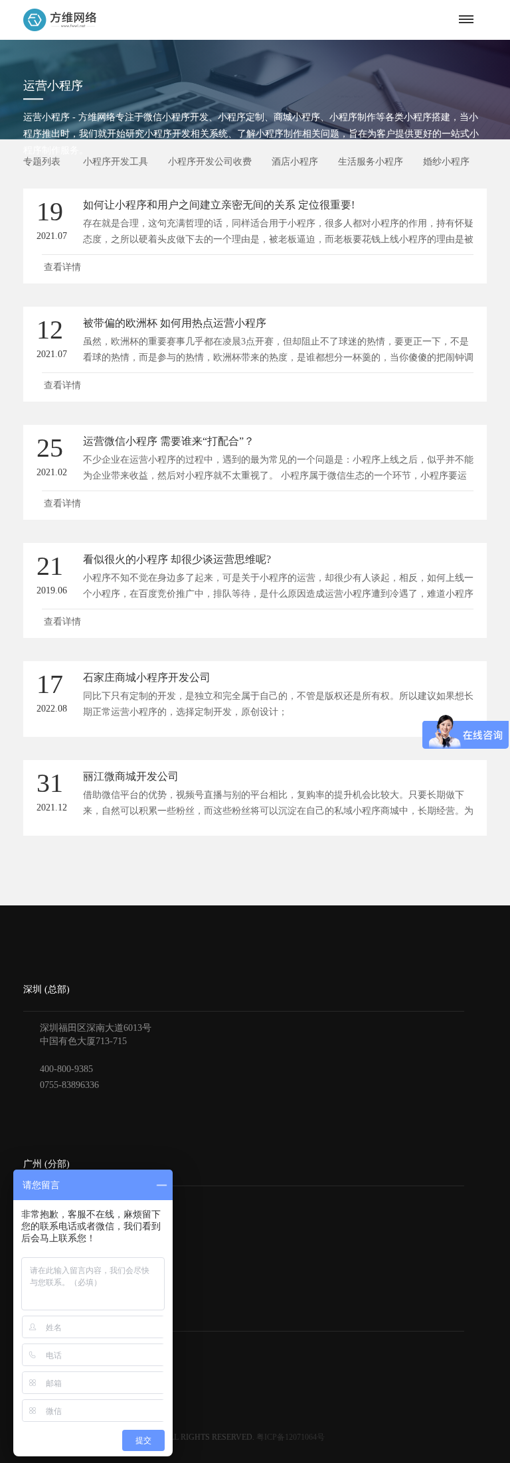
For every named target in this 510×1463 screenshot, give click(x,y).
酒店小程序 (295, 162)
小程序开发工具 (115, 162)
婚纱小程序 (446, 162)
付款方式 (41, 1369)
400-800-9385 (66, 1069)
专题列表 (41, 162)
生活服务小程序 (370, 162)
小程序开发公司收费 (210, 162)
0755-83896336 (69, 1085)
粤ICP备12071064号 (290, 1437)
